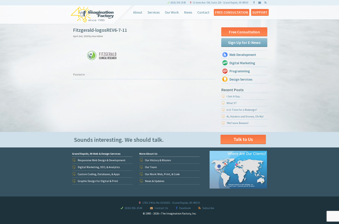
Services (154, 12)
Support (259, 12)
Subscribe (208, 208)
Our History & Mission (158, 160)
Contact (203, 12)
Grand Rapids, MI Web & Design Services (96, 153)
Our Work (172, 12)
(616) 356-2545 (178, 2)
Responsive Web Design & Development (102, 160)
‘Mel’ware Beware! (237, 123)
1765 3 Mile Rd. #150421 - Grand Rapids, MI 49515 (171, 202)
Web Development (242, 55)
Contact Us (161, 208)
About (137, 12)
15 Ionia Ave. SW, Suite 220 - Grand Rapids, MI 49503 (220, 2)
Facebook (185, 208)
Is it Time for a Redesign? (242, 109)
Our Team (151, 167)
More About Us (148, 153)
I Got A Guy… (234, 96)
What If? (232, 103)
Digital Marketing (242, 63)
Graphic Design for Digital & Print (98, 181)
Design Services (240, 79)
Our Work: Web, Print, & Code (162, 174)
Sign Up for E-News (244, 42)
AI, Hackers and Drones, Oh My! (245, 116)
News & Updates (154, 181)
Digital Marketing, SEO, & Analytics (99, 167)
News (188, 12)
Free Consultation (231, 12)
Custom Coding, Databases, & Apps (99, 174)
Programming (239, 71)
